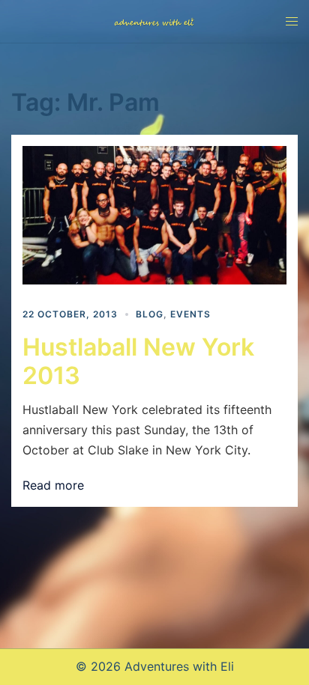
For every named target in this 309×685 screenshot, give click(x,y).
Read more (53, 485)
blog (150, 314)
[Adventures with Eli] (154, 20)
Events (190, 314)
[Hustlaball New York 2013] (154, 215)
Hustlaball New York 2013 (138, 361)
